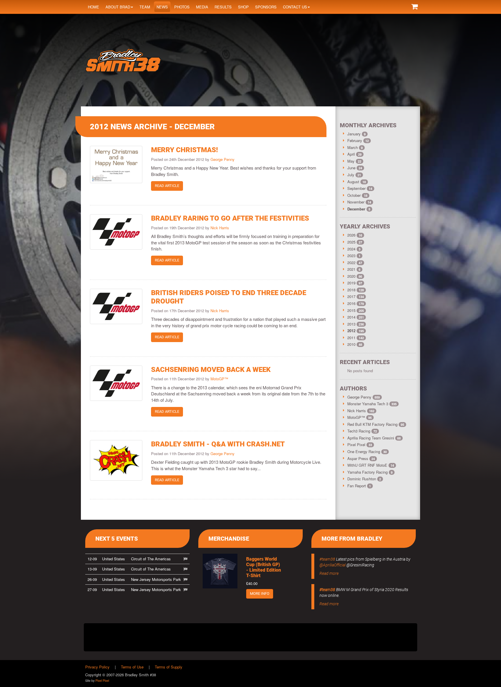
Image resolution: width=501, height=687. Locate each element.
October (354, 195)
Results (223, 7)
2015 (351, 310)
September (357, 188)
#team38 (327, 559)
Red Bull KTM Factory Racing (375, 424)
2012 (351, 330)
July (351, 174)
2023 (351, 255)
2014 (351, 317)
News (162, 7)
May (351, 161)
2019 (351, 283)
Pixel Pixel (359, 444)
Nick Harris (219, 227)
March (353, 147)
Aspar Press (361, 458)
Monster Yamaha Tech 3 (372, 403)
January (354, 134)
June (352, 167)
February (355, 140)
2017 (351, 296)
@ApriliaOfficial (333, 565)
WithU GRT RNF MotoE (370, 465)
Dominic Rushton (364, 478)
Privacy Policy (97, 667)
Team (144, 7)
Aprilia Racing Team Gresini (374, 438)
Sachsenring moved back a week (211, 370)
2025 (351, 242)
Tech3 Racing (362, 431)
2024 (351, 249)
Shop (243, 7)
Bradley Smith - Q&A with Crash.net (218, 444)
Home (93, 7)
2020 (351, 276)
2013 (351, 324)
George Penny (222, 159)
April (351, 154)
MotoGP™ (219, 378)
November (356, 202)
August (353, 181)
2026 (351, 235)
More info (259, 593)
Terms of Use (132, 667)
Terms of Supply (168, 667)
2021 (351, 269)
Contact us (295, 7)
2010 (351, 344)
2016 (351, 303)
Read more (329, 573)
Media (202, 7)
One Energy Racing (367, 451)
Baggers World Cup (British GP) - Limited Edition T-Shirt (263, 567)
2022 (351, 262)
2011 (351, 337)
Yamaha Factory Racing (370, 472)
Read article (167, 185)
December (356, 209)
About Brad (118, 7)
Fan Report (359, 485)
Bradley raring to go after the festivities (230, 218)
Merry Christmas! (184, 150)
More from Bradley (352, 538)
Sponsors (266, 7)
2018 (351, 289)
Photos (182, 7)
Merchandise (228, 538)
